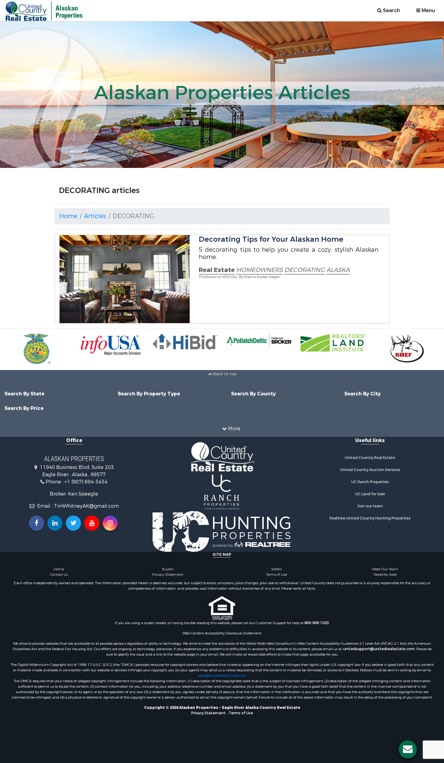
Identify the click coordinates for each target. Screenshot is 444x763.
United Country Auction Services (370, 469)
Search (391, 10)
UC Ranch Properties (370, 482)
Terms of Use (276, 574)
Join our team (370, 506)
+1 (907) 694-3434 (86, 482)
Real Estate (217, 270)
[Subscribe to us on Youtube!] (91, 523)
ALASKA (338, 270)
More (233, 428)
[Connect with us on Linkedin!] (55, 523)
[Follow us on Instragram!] (110, 523)
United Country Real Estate (370, 457)
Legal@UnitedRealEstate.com (222, 675)
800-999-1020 (316, 623)
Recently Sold (385, 574)
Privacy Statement (167, 574)
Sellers (276, 569)
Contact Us (59, 574)
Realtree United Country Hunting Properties (370, 518)
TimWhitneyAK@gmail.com (86, 506)
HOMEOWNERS (259, 270)
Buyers (167, 569)
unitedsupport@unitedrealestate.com (379, 649)
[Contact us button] (408, 749)
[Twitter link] (73, 523)
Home (68, 216)
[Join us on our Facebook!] (36, 523)
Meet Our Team (385, 569)
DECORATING (304, 270)
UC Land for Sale (370, 494)
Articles (95, 216)
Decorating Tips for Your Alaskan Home (271, 239)
